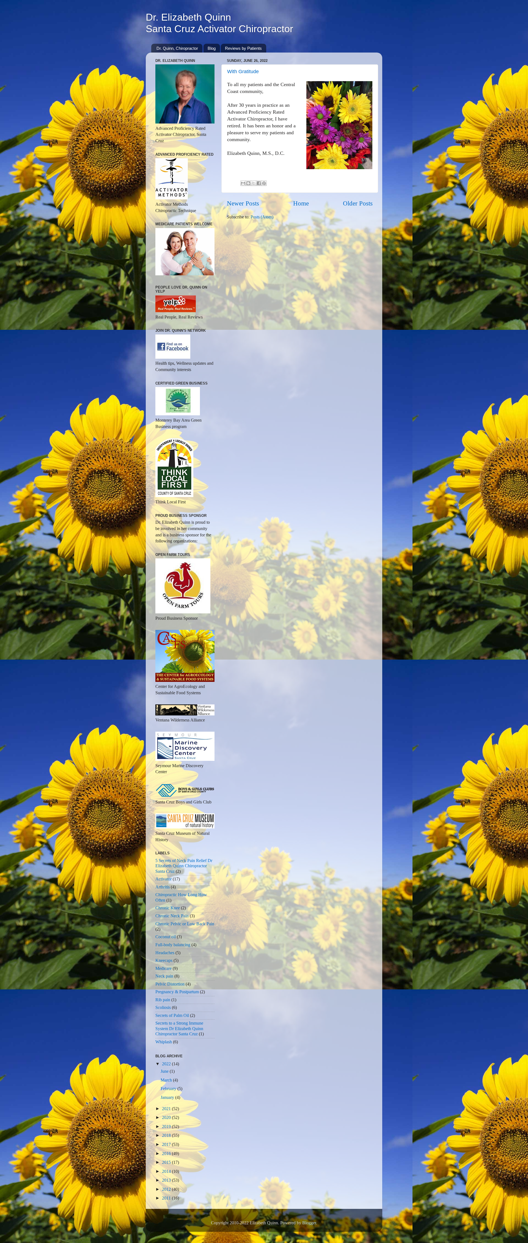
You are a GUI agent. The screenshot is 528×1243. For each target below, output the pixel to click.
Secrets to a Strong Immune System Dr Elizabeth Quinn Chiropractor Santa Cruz (179, 1028)
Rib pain (162, 999)
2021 (167, 1108)
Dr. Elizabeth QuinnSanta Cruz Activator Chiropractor (219, 23)
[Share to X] (253, 183)
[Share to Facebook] (259, 183)
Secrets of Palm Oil (172, 1015)
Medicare (163, 968)
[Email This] (243, 183)
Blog (212, 48)
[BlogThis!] (248, 183)
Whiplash (163, 1041)
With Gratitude (243, 71)
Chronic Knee (167, 908)
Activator (163, 879)
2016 (167, 1153)
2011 (167, 1198)
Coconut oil (165, 936)
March (167, 1080)
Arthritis (162, 887)
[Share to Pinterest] (264, 183)
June (165, 1071)
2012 (167, 1189)
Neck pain (164, 976)
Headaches (164, 952)
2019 (167, 1126)
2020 (167, 1117)
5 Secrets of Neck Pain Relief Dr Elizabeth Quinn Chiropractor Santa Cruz (183, 866)
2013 (167, 1180)
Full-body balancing (172, 944)
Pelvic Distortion (170, 984)
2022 (167, 1063)
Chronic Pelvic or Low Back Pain (184, 923)
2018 (167, 1135)
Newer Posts (243, 203)
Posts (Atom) (262, 217)
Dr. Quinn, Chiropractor (177, 48)
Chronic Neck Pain (172, 915)
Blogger (309, 1222)
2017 (167, 1144)
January (168, 1097)
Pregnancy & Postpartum (177, 991)
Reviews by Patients (243, 48)
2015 (167, 1162)
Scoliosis (163, 1007)
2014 (167, 1171)
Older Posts (358, 203)
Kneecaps (163, 960)
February (169, 1088)
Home (301, 203)
